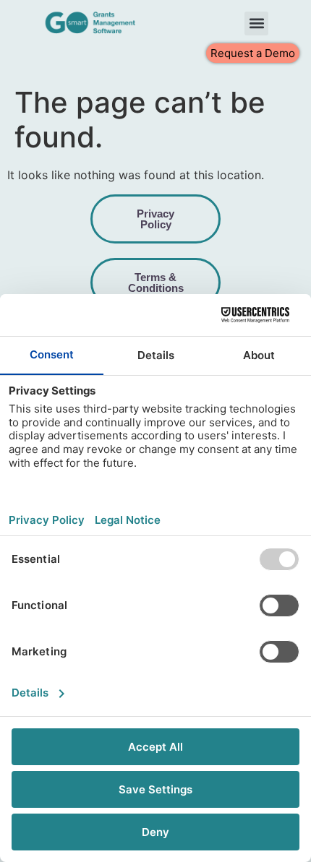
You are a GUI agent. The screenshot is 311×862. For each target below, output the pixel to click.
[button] (256, 23)
